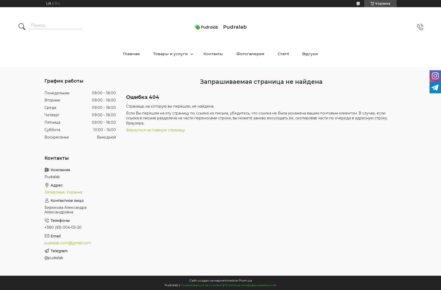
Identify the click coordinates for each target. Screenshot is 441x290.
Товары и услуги (170, 53)
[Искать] (22, 27)
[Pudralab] (206, 27)
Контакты (213, 53)
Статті (283, 53)
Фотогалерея (250, 53)
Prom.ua (245, 280)
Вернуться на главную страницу (155, 130)
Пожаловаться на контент (201, 285)
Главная (131, 53)
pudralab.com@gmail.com (67, 243)
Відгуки (310, 53)
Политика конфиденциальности (250, 285)
